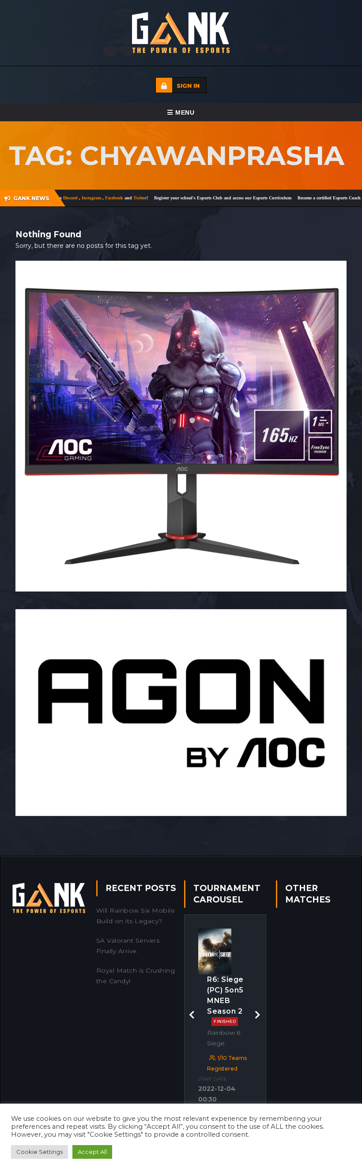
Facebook (91, 197)
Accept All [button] (92, 1151)
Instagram (68, 197)
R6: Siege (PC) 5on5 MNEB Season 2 (225, 999)
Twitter (116, 197)
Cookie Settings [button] (39, 1151)
